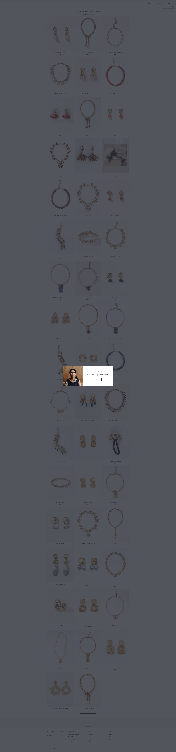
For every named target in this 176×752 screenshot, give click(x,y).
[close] (112, 367)
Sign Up (98, 379)
